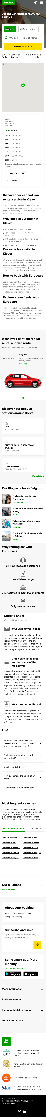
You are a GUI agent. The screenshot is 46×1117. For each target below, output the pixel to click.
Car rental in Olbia (30, 848)
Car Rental (4, 56)
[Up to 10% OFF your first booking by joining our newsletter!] (37, 945)
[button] (23, 85)
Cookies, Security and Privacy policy (17, 1101)
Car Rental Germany (15, 56)
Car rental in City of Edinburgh (11, 858)
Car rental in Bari (9, 843)
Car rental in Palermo (11, 848)
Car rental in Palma (31, 843)
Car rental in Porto (30, 858)
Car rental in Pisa (30, 837)
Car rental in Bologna (32, 853)
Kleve (28, 55)
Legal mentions (8, 1103)
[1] (23, 398)
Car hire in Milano (9, 837)
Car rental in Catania (10, 853)
